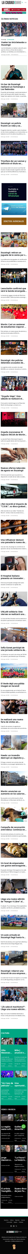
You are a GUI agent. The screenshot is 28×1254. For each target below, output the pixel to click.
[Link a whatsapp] (23, 1126)
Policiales (21, 1222)
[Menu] (25, 2)
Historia (23, 1220)
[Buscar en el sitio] (22, 2)
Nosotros (6, 1220)
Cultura (11, 1220)
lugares (15, 1222)
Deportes (17, 1220)
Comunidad (9, 1222)
